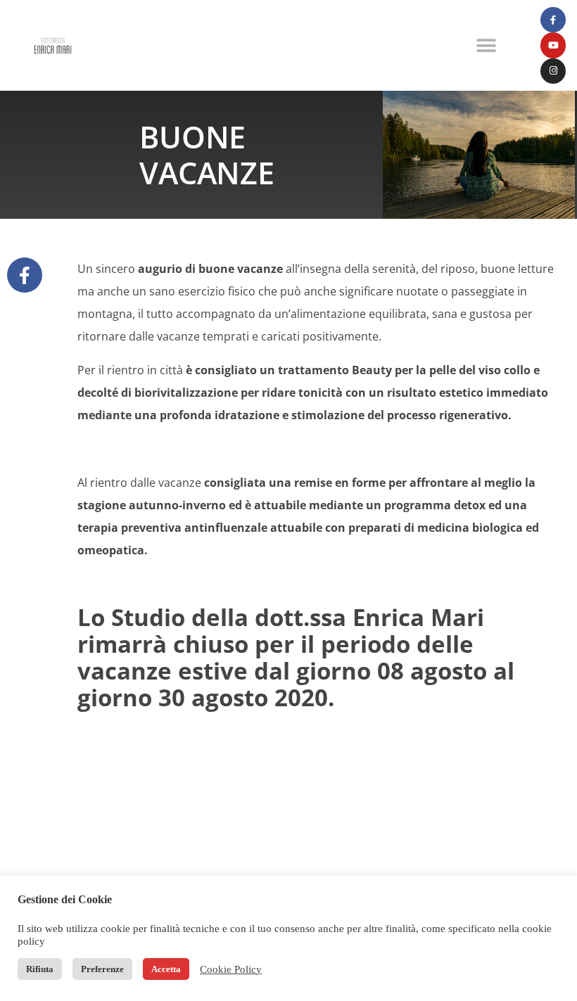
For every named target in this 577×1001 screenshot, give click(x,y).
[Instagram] (553, 71)
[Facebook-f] (553, 19)
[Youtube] (553, 45)
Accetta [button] (166, 969)
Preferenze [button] (102, 969)
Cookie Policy (231, 969)
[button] (486, 45)
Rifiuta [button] (39, 969)
